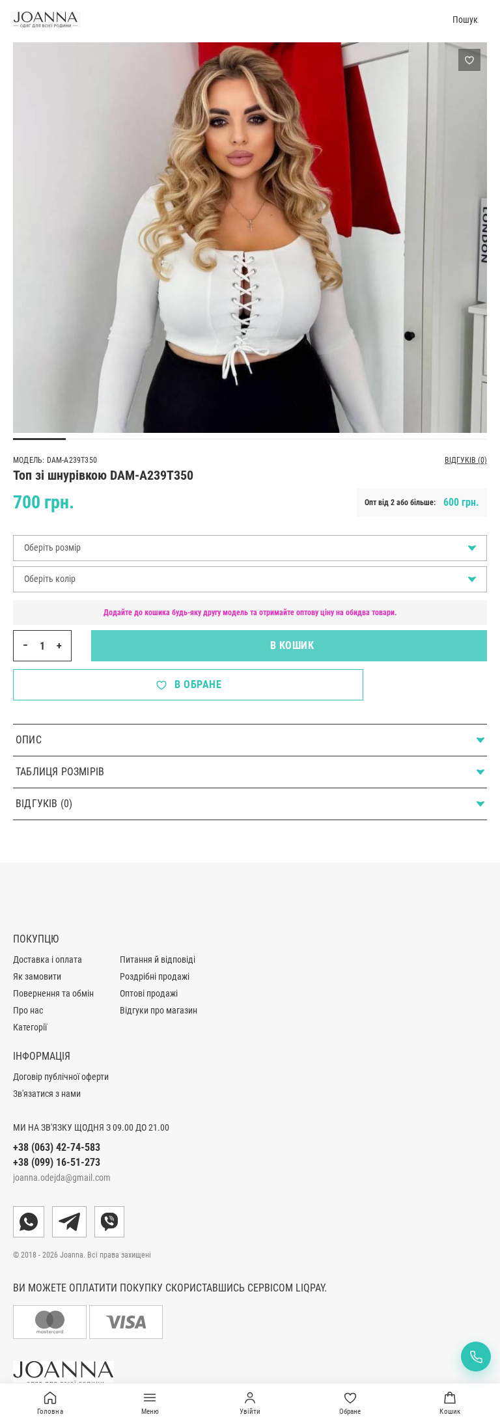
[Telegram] (69, 1221)
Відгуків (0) (466, 460)
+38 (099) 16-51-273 (56, 1162)
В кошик (289, 645)
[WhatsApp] (28, 1221)
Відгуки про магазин (158, 1010)
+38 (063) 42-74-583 (56, 1147)
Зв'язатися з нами (47, 1093)
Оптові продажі (149, 993)
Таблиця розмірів (60, 772)
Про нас (28, 1010)
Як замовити (37, 976)
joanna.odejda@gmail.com (62, 1177)
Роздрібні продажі (154, 976)
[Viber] (109, 1221)
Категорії (30, 1027)
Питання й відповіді (157, 959)
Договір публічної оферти (61, 1076)
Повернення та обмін (53, 993)
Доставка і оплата (47, 959)
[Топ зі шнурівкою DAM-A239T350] (250, 325)
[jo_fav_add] (469, 60)
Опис (29, 740)
